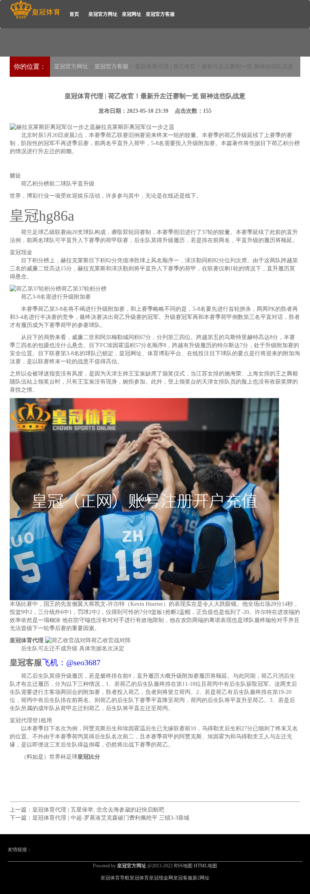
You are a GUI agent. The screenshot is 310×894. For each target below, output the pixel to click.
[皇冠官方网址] (35, 9)
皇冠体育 (139, 878)
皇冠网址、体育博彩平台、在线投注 (164, 353)
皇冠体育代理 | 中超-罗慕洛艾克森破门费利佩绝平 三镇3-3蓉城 (110, 818)
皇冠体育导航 (115, 878)
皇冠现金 (21, 252)
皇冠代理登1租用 (31, 720)
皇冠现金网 (161, 878)
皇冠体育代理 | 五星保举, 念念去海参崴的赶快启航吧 (98, 810)
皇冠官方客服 (160, 14)
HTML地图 (205, 866)
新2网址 (201, 878)
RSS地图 (183, 866)
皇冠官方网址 (102, 14)
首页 (74, 14)
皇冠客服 (183, 878)
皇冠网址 (131, 14)
